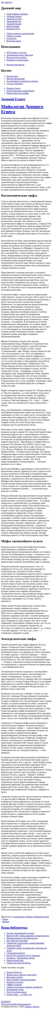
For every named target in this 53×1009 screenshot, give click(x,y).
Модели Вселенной (16, 78)
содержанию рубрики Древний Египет (31, 917)
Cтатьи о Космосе (15, 83)
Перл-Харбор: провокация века (21, 979)
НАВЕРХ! (6, 1001)
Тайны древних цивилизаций (20, 33)
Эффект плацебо (14, 984)
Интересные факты (15, 64)
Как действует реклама (17, 940)
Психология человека (16, 57)
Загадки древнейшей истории (20, 933)
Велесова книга (14, 41)
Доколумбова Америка (17, 14)
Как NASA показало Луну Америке (23, 955)
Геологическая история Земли (20, 91)
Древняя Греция (14, 16)
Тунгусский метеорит (17, 992)
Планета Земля (13, 88)
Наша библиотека (14, 927)
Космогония (12, 76)
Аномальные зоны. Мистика (20, 55)
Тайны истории (14, 36)
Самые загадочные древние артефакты (24, 987)
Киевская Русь (13, 29)
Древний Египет (14, 19)
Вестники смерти (15, 977)
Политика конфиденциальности (16, 1004)
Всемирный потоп (15, 989)
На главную (6, 2)
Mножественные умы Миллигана (22, 938)
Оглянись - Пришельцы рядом (21, 958)
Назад (5, 919)
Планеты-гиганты (15, 982)
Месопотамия (13, 26)
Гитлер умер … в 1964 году (19, 994)
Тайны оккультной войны (19, 963)
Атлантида (11, 38)
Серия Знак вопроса (16, 953)
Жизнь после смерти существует (22, 975)
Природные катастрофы (18, 93)
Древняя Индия (14, 21)
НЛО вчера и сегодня (16, 52)
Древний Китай (14, 24)
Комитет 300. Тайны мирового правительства (28, 936)
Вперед (6, 922)
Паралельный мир (15, 960)
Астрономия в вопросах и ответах (22, 81)
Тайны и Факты (31, 1006)
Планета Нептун (14, 972)
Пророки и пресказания (18, 60)
